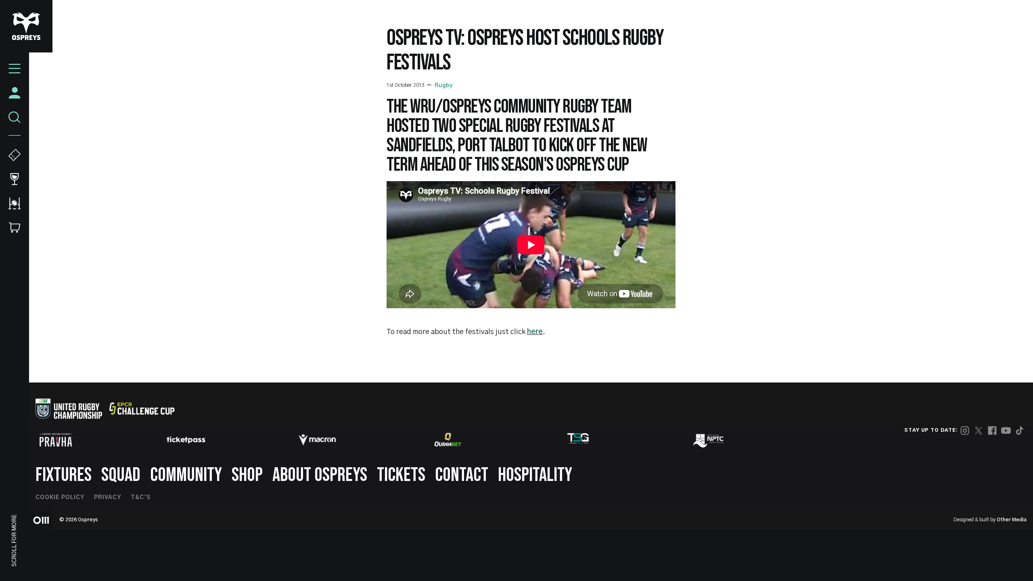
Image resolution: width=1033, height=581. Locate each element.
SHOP (247, 475)
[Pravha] (56, 440)
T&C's (141, 497)
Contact (461, 475)
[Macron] (317, 439)
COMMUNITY (186, 475)
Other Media (1012, 519)
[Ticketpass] (186, 440)
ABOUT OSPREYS (319, 475)
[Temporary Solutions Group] (578, 440)
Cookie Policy (60, 497)
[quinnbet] (448, 439)
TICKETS (401, 475)
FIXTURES (64, 475)
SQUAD (120, 475)
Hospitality (535, 475)
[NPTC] (709, 439)
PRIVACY (107, 497)
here (535, 332)
